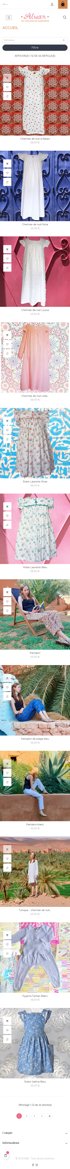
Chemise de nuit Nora (35, 224)
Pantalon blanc (35, 824)
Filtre (35, 47)
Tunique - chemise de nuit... (35, 910)
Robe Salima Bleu (35, 1081)
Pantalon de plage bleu (35, 738)
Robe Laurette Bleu (35, 567)
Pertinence (35, 40)
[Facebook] (33, 1165)
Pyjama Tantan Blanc (35, 995)
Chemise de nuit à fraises (35, 138)
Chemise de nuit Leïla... (35, 395)
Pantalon (35, 652)
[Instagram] (36, 1165)
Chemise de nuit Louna (35, 310)
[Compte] (52, 4)
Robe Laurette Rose (35, 481)
